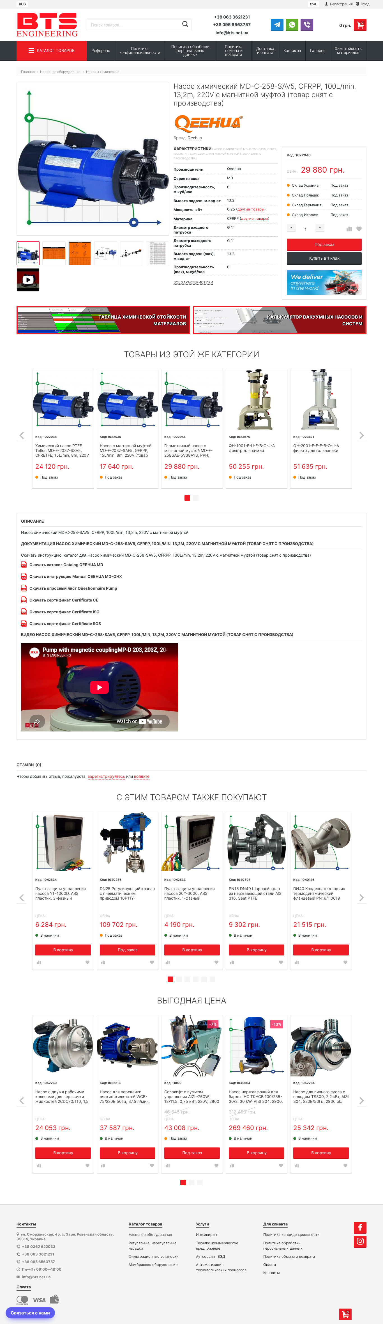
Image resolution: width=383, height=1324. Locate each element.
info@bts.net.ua (232, 32)
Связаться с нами (30, 1313)
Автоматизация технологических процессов (221, 1267)
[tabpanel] (63, 428)
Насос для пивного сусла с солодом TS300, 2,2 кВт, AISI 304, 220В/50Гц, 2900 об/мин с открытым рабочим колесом (321, 1097)
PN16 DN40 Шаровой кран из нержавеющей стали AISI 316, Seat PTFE (256, 893)
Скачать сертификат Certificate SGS (65, 623)
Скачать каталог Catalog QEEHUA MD (66, 564)
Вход (365, 4)
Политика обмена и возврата (234, 50)
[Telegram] (277, 24)
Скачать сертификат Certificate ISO (64, 611)
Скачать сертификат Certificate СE (63, 600)
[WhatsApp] (292, 24)
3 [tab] (187, 979)
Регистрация (341, 4)
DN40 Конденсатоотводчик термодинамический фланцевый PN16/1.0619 (319, 893)
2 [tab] (196, 498)
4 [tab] (196, 979)
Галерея (318, 50)
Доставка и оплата (265, 50)
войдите (141, 776)
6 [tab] (212, 979)
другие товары (250, 209)
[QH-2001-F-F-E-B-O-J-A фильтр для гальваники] (321, 399)
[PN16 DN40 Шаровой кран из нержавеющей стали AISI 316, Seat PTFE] (256, 842)
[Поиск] (185, 24)
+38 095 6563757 (232, 24)
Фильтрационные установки (154, 1256)
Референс (100, 50)
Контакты (292, 50)
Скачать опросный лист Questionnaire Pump (73, 588)
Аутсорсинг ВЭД (210, 1256)
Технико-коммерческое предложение (217, 1245)
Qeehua (195, 137)
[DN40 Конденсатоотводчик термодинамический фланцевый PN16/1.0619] (321, 842)
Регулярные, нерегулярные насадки (152, 1245)
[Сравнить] (349, 229)
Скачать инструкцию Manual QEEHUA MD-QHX (75, 576)
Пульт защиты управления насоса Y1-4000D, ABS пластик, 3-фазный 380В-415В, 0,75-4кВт (60, 893)
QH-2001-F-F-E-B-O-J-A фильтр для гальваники (316, 448)
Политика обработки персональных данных (190, 50)
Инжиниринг (207, 1234)
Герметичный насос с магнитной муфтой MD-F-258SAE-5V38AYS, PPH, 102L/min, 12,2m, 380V (188, 450)
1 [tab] (187, 498)
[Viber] (307, 24)
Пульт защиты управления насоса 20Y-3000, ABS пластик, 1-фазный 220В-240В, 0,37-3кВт (189, 893)
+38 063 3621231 (232, 17)
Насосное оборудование (150, 1234)
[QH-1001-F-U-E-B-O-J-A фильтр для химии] (256, 399)
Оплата (269, 1265)
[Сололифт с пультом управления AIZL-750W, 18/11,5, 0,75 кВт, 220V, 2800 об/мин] (192, 1045)
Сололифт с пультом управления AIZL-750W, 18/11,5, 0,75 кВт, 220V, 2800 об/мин (191, 1097)
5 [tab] (204, 979)
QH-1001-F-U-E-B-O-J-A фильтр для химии (252, 448)
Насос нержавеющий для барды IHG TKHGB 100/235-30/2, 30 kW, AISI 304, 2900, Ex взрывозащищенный (256, 1097)
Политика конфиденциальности (139, 50)
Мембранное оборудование (153, 1265)
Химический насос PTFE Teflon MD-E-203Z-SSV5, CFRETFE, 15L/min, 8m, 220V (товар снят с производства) (62, 450)
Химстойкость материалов (348, 50)
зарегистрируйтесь (106, 776)
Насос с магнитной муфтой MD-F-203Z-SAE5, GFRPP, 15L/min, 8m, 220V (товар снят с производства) (125, 450)
